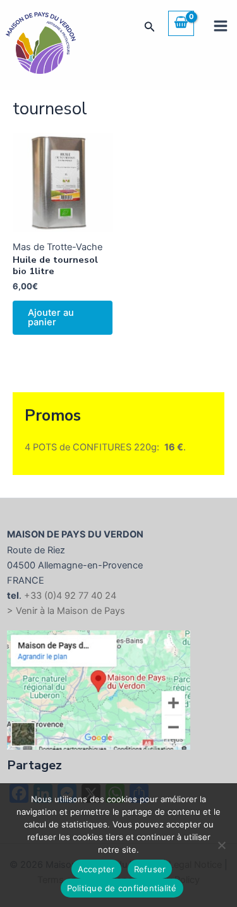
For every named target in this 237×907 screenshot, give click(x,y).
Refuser (150, 869)
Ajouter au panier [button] (51, 317)
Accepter (96, 869)
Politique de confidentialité (122, 888)
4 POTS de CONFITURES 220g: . (105, 447)
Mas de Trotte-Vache (57, 247)
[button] (149, 27)
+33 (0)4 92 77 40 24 (70, 595)
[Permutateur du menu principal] (220, 26)
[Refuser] (221, 845)
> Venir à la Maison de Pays (66, 610)
